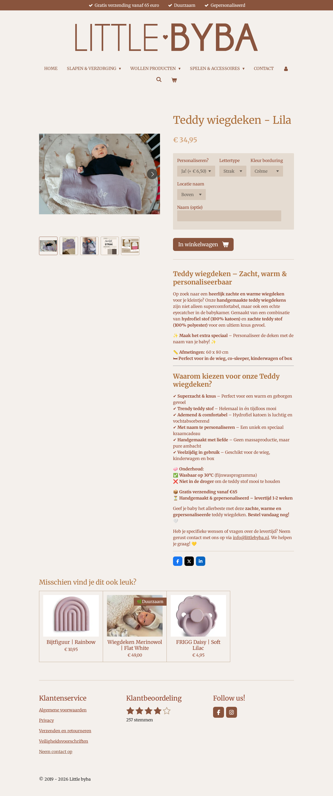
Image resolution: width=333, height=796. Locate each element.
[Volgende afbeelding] (152, 174)
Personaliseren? (193, 160)
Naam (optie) (190, 207)
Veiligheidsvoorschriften (63, 741)
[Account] (286, 68)
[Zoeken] (159, 79)
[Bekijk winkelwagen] (174, 79)
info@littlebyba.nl (251, 537)
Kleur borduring (267, 160)
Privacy (46, 720)
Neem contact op (55, 751)
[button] (48, 246)
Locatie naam (190, 183)
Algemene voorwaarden (63, 710)
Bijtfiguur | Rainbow (71, 642)
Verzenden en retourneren (65, 730)
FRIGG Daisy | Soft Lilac (198, 645)
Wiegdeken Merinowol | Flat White (134, 645)
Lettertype (229, 160)
